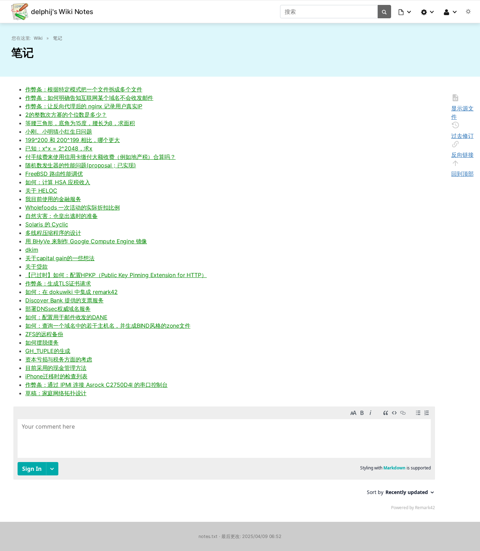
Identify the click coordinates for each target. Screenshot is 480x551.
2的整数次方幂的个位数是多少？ (66, 114)
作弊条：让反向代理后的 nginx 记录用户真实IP (83, 106)
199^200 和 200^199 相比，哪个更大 (72, 139)
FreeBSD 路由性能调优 (54, 173)
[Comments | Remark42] (224, 460)
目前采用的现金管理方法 (55, 367)
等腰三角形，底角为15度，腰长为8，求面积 (80, 123)
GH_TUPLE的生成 (47, 350)
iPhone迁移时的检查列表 (56, 376)
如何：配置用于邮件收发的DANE (66, 317)
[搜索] (384, 11)
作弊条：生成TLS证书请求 (58, 283)
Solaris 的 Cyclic (46, 224)
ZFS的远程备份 (44, 334)
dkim (31, 249)
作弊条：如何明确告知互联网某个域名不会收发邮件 (89, 97)
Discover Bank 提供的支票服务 (64, 300)
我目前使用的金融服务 (53, 199)
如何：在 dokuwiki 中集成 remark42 (71, 291)
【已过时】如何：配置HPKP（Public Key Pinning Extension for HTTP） (116, 274)
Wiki (38, 38)
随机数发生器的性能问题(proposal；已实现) (80, 165)
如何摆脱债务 (42, 342)
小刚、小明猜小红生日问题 (58, 131)
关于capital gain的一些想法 (60, 258)
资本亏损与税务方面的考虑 (58, 359)
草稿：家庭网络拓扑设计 (55, 393)
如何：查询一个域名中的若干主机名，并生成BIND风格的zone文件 (107, 325)
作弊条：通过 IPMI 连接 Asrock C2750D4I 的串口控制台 (96, 384)
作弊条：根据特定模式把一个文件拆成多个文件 (83, 89)
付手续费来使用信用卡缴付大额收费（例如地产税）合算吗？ (100, 156)
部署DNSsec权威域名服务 (58, 308)
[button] (405, 11)
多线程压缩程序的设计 (53, 232)
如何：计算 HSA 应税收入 (57, 182)
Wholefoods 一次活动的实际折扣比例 (72, 207)
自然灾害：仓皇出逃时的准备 (61, 215)
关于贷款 (36, 266)
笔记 (57, 38)
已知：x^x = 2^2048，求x (58, 148)
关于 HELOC (41, 190)
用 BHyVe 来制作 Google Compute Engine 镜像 (86, 241)
